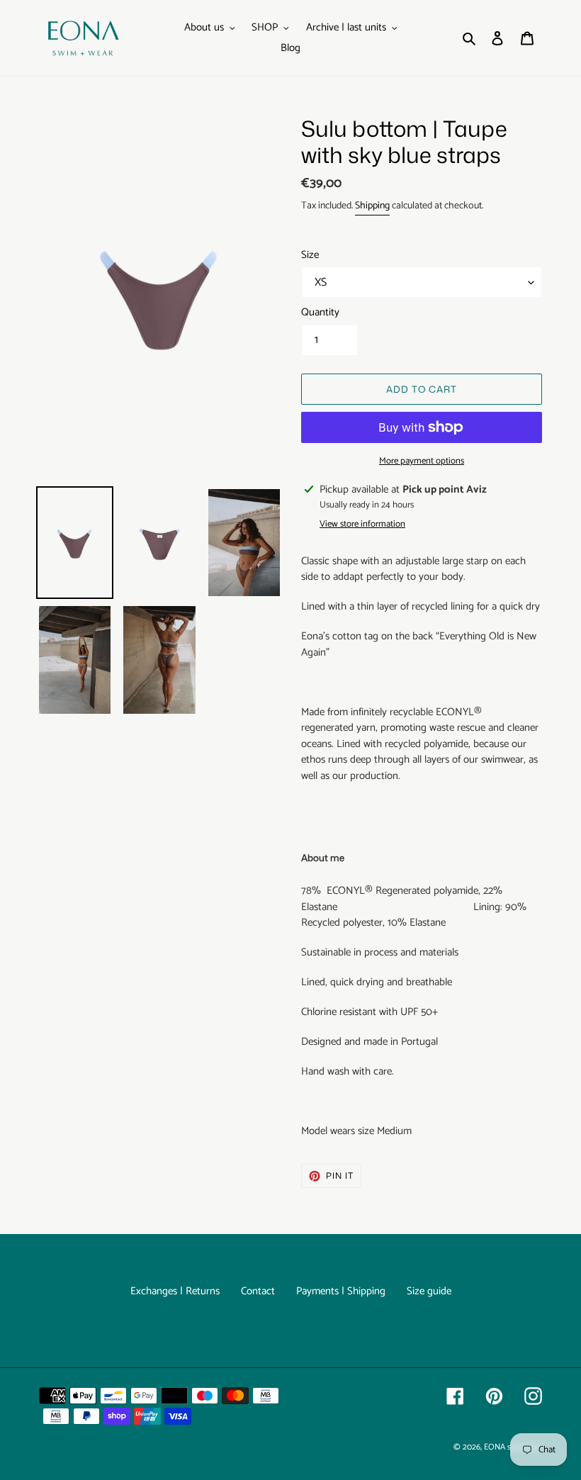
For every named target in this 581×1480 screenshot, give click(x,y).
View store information (362, 524)
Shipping (372, 206)
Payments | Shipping (340, 1291)
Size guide (429, 1291)
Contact (258, 1291)
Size (310, 255)
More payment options (421, 461)
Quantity (320, 313)
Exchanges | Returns (175, 1291)
